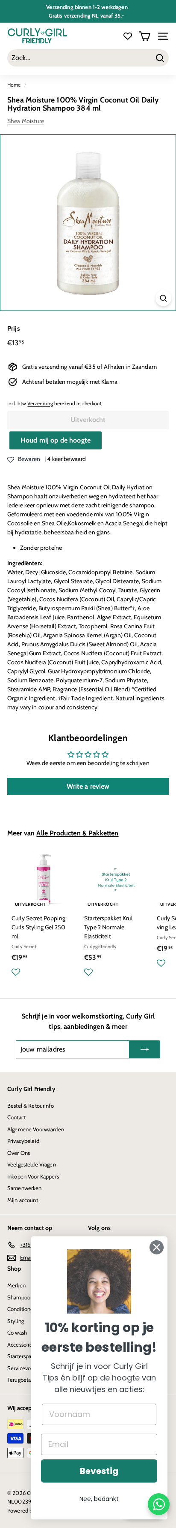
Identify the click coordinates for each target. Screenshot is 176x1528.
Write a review (88, 786)
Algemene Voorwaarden (35, 1129)
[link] (99, 1281)
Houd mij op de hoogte (56, 440)
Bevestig (99, 1471)
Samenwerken (24, 1187)
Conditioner (21, 1308)
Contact (16, 1117)
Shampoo (18, 1297)
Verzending (40, 404)
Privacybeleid (23, 1140)
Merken (16, 1285)
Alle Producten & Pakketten (77, 833)
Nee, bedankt (99, 1499)
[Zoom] (163, 298)
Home (14, 85)
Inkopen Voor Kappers (33, 1176)
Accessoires (21, 1344)
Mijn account (22, 1199)
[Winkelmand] (145, 36)
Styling (15, 1320)
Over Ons (18, 1152)
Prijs (13, 328)
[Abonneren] (144, 1049)
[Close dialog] (156, 1247)
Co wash (17, 1332)
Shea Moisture (25, 121)
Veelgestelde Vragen (31, 1164)
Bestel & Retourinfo (30, 1105)
